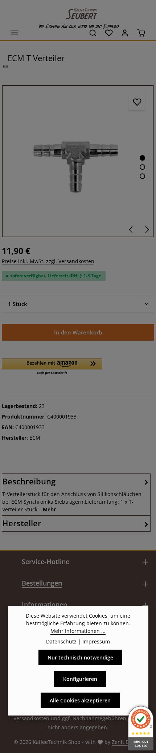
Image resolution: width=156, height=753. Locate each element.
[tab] (76, 494)
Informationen (44, 604)
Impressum (96, 641)
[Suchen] (93, 32)
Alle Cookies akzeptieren (80, 700)
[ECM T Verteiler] (78, 161)
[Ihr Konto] (125, 32)
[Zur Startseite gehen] (78, 11)
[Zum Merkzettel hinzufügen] (137, 102)
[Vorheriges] (131, 229)
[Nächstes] (146, 229)
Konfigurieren (80, 678)
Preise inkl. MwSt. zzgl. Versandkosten (48, 261)
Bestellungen (42, 583)
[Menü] (14, 32)
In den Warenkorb (78, 332)
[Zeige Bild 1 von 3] (142, 158)
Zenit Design (127, 741)
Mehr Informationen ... (78, 630)
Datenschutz (61, 641)
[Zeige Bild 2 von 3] (142, 167)
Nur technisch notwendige (80, 657)
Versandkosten (31, 718)
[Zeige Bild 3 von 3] (142, 176)
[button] (52, 367)
